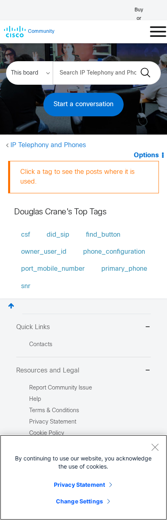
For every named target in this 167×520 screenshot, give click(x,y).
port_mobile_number (53, 269)
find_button (103, 235)
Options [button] (146, 155)
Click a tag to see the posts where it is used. (77, 177)
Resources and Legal (47, 371)
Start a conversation (83, 104)
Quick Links (33, 327)
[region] (83, 477)
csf (25, 235)
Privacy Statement (79, 484)
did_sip (58, 235)
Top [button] (11, 305)
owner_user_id (43, 252)
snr (25, 286)
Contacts (40, 344)
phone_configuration (114, 252)
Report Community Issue (60, 388)
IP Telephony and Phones (48, 145)
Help (35, 399)
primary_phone (124, 269)
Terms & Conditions (54, 410)
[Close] (155, 447)
